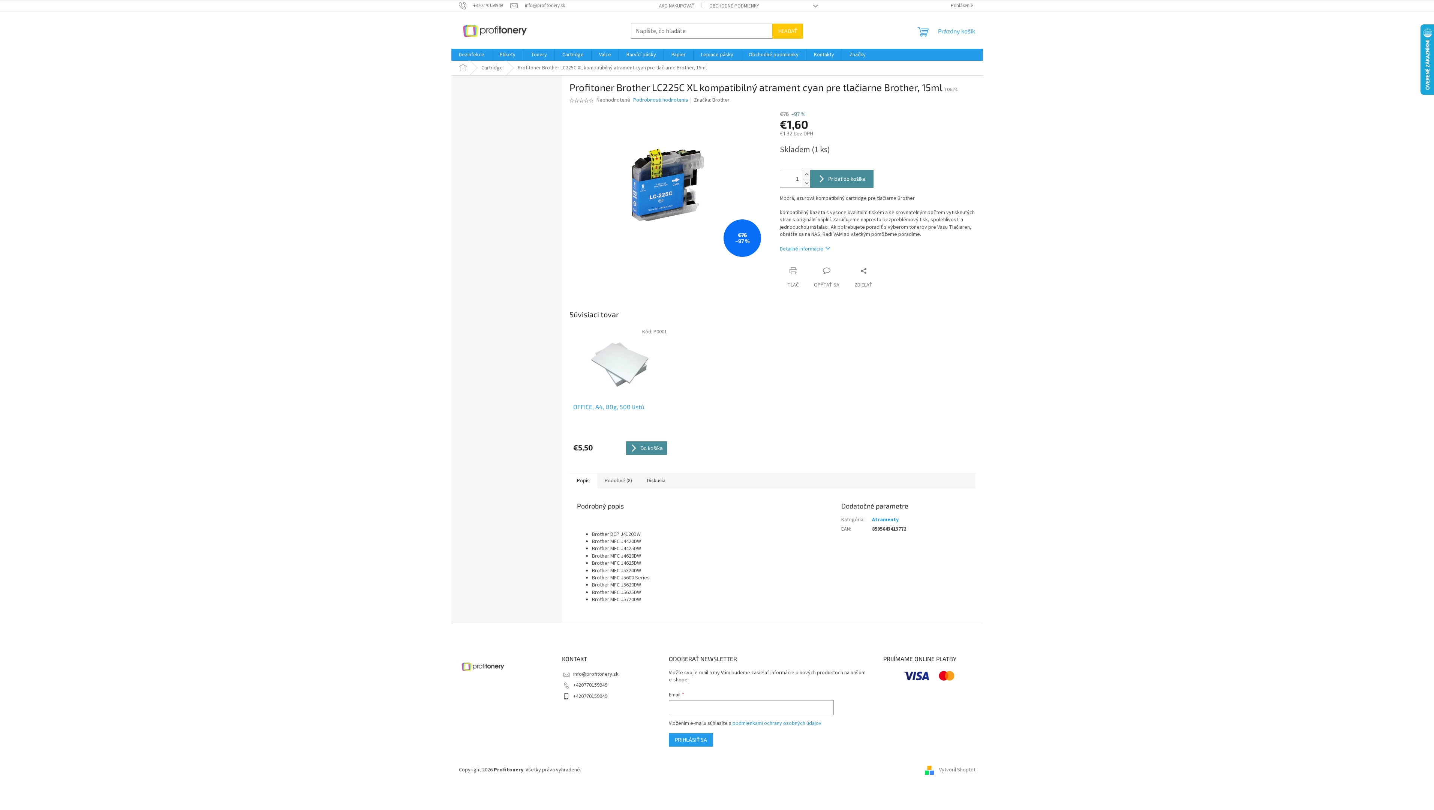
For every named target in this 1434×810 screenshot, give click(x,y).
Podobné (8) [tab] (618, 480)
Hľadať (787, 31)
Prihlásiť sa (691, 739)
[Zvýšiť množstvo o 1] (806, 174)
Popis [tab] (583, 480)
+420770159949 (590, 685)
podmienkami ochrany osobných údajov (777, 723)
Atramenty (885, 520)
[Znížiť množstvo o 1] (806, 183)
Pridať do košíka (847, 179)
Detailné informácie (801, 249)
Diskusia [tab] (656, 480)
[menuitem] (471, 55)
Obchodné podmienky (734, 6)
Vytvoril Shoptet (957, 770)
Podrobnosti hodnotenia (660, 100)
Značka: (712, 100)
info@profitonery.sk (596, 674)
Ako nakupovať (676, 6)
